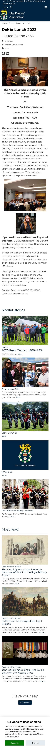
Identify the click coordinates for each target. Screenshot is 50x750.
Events (11, 23)
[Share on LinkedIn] (7, 54)
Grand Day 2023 (9, 433)
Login (5, 7)
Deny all (35, 743)
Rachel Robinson (17, 45)
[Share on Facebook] (3, 54)
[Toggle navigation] (45, 7)
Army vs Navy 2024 (10, 389)
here (17, 736)
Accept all (14, 743)
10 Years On (7, 472)
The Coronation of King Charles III (17, 511)
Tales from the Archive (11, 567)
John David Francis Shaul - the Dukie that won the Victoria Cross (23, 671)
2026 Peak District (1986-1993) (22, 350)
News (4, 23)
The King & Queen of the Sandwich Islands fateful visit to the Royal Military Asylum (24, 572)
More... (20, 354)
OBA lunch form (23, 240)
